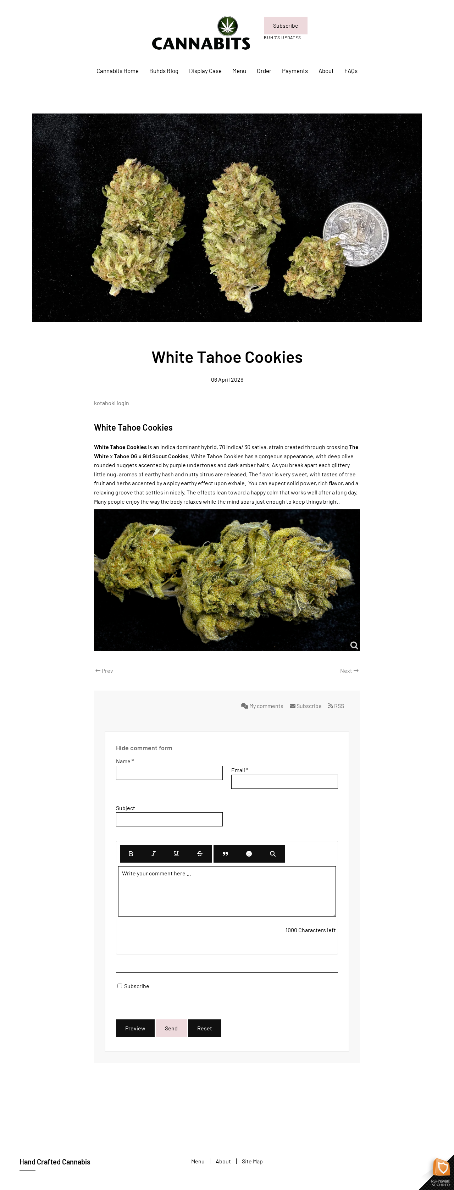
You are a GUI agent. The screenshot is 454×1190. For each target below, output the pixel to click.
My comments (266, 705)
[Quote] (225, 854)
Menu (239, 70)
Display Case (205, 70)
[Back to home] (200, 32)
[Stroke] (200, 854)
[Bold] (131, 854)
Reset (204, 1028)
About (326, 70)
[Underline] (176, 854)
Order (264, 70)
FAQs (351, 70)
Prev (107, 670)
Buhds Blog (163, 70)
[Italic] (153, 854)
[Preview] (273, 854)
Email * (239, 769)
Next (346, 670)
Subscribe (285, 25)
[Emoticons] (249, 854)
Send (171, 1028)
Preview (135, 1028)
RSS (338, 705)
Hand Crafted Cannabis (55, 1161)
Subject (125, 807)
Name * (125, 761)
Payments (295, 70)
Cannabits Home (117, 70)
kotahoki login (111, 402)
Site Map (252, 1161)
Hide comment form (144, 748)
